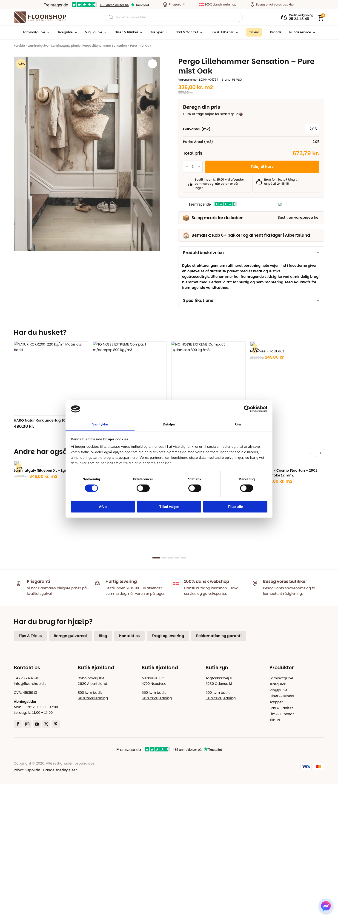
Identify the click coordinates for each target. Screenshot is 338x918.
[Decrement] (186, 166)
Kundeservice (300, 32)
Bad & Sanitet (187, 32)
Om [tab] (238, 424)
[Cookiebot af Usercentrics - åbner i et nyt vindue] (247, 408)
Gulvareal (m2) (196, 129)
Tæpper (156, 32)
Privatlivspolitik (27, 770)
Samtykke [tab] (100, 424)
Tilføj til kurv (262, 166)
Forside (19, 46)
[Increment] (198, 166)
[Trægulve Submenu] (75, 32)
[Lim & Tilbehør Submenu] (236, 32)
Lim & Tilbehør (222, 32)
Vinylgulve (93, 32)
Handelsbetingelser (60, 770)
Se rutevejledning (93, 698)
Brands (275, 32)
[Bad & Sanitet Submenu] (200, 32)
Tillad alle (235, 506)
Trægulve (65, 32)
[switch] (143, 488)
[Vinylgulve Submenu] (104, 32)
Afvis (103, 506)
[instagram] (27, 724)
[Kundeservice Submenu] (313, 32)
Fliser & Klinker (126, 32)
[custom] (56, 724)
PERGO (237, 80)
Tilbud (274, 720)
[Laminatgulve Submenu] (47, 32)
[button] (152, 63)
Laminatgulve (34, 32)
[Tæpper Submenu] (165, 32)
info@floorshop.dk (30, 683)
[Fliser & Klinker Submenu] (140, 32)
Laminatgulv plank (65, 46)
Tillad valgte (169, 506)
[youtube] (37, 724)
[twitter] (46, 724)
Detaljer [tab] (169, 424)
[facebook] (18, 724)
